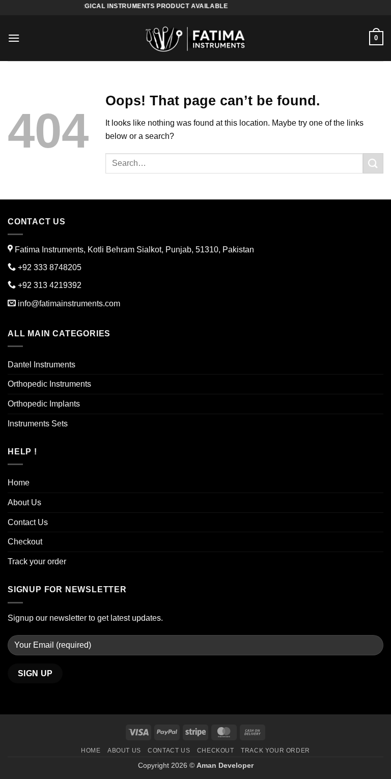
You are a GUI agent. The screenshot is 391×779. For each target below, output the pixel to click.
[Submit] (373, 163)
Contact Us (28, 522)
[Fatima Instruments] (195, 38)
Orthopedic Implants (44, 403)
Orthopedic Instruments (49, 384)
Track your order (37, 561)
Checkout (25, 541)
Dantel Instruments (41, 364)
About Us (24, 502)
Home (19, 482)
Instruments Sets (38, 423)
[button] (14, 37)
